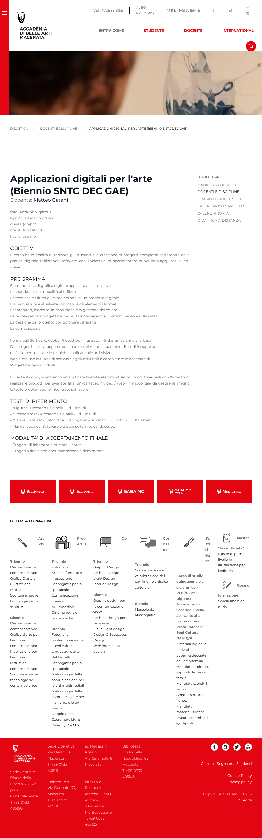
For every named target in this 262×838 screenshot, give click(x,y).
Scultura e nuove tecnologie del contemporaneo (24, 680)
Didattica (208, 177)
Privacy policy (239, 782)
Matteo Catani (51, 200)
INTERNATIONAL (238, 30)
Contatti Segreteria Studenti (226, 763)
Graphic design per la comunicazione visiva (109, 606)
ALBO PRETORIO (145, 10)
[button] (4, 25)
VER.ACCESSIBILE (108, 10)
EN (231, 10)
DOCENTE (193, 30)
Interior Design (105, 584)
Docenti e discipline (218, 191)
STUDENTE (154, 30)
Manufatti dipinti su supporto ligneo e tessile (192, 672)
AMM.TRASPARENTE (183, 10)
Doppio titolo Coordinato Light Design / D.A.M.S (66, 719)
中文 (248, 10)
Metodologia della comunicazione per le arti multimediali (68, 680)
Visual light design (109, 629)
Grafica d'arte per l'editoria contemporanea (24, 640)
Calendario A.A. (213, 213)
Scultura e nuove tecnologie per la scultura (24, 601)
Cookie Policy (239, 775)
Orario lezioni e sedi (219, 199)
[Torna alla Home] (35, 25)
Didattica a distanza (219, 220)
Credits (245, 800)
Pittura (15, 590)
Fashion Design (106, 573)
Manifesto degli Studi (220, 185)
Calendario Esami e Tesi (221, 206)
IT (214, 10)
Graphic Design (106, 567)
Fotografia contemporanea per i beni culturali (68, 640)
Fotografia (60, 567)
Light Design (104, 578)
